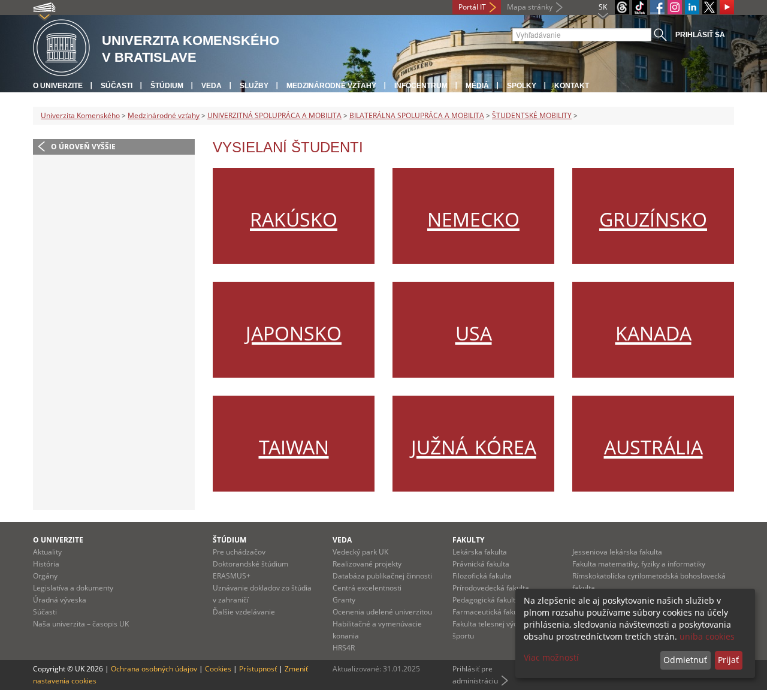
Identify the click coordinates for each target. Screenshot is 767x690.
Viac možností (551, 657)
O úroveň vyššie (83, 146)
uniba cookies (707, 636)
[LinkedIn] (692, 7)
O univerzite (58, 86)
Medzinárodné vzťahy (331, 86)
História (46, 564)
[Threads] (622, 7)
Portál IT (472, 7)
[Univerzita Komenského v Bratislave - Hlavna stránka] (61, 48)
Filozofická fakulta (482, 576)
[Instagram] (675, 7)
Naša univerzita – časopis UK (81, 624)
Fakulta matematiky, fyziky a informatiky (638, 564)
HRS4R (344, 648)
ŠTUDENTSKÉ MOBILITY (532, 115)
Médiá (477, 86)
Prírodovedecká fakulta (490, 588)
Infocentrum (421, 86)
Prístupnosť (258, 669)
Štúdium (166, 86)
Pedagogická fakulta (486, 600)
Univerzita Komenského (80, 115)
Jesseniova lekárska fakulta (617, 552)
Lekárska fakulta (479, 552)
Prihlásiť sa (700, 35)
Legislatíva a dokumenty (73, 588)
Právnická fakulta (480, 564)
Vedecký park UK (360, 552)
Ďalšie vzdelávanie (244, 612)
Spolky (521, 86)
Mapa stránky (529, 7)
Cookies (218, 669)
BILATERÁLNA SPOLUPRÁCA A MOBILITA (416, 115)
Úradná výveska (59, 600)
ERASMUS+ (231, 576)
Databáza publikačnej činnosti (382, 576)
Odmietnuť (685, 659)
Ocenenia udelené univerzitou (382, 612)
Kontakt (571, 86)
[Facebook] (657, 7)
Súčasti (116, 86)
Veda (211, 86)
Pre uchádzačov (239, 552)
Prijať (728, 659)
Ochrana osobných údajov (154, 669)
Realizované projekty (367, 564)
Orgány (45, 576)
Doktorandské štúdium (250, 564)
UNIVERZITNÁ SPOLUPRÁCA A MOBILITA (274, 115)
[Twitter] (709, 7)
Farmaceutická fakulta (489, 612)
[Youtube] (727, 7)
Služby (254, 86)
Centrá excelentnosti (367, 588)
